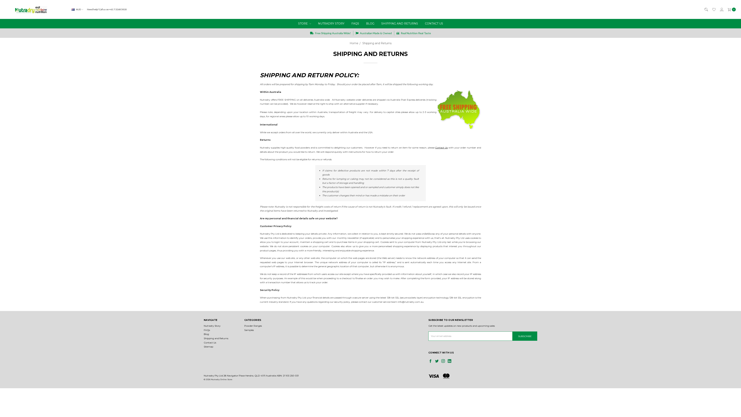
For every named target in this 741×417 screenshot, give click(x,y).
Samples (249, 330)
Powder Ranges (253, 325)
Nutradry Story (331, 23)
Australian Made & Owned (375, 33)
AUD (78, 9)
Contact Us (434, 23)
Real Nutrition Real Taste (415, 33)
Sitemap (208, 346)
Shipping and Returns (399, 23)
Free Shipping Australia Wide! (333, 33)
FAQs (355, 23)
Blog (370, 23)
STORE (303, 23)
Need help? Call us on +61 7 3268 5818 (107, 9)
